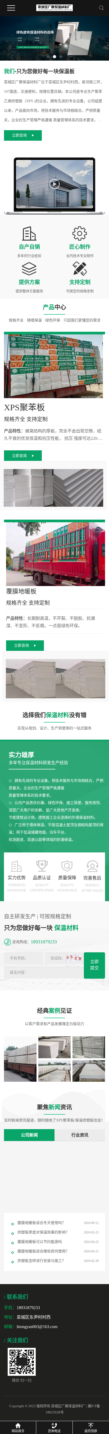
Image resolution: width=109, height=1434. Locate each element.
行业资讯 (79, 1135)
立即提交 (94, 964)
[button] (48, 56)
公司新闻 (29, 1135)
